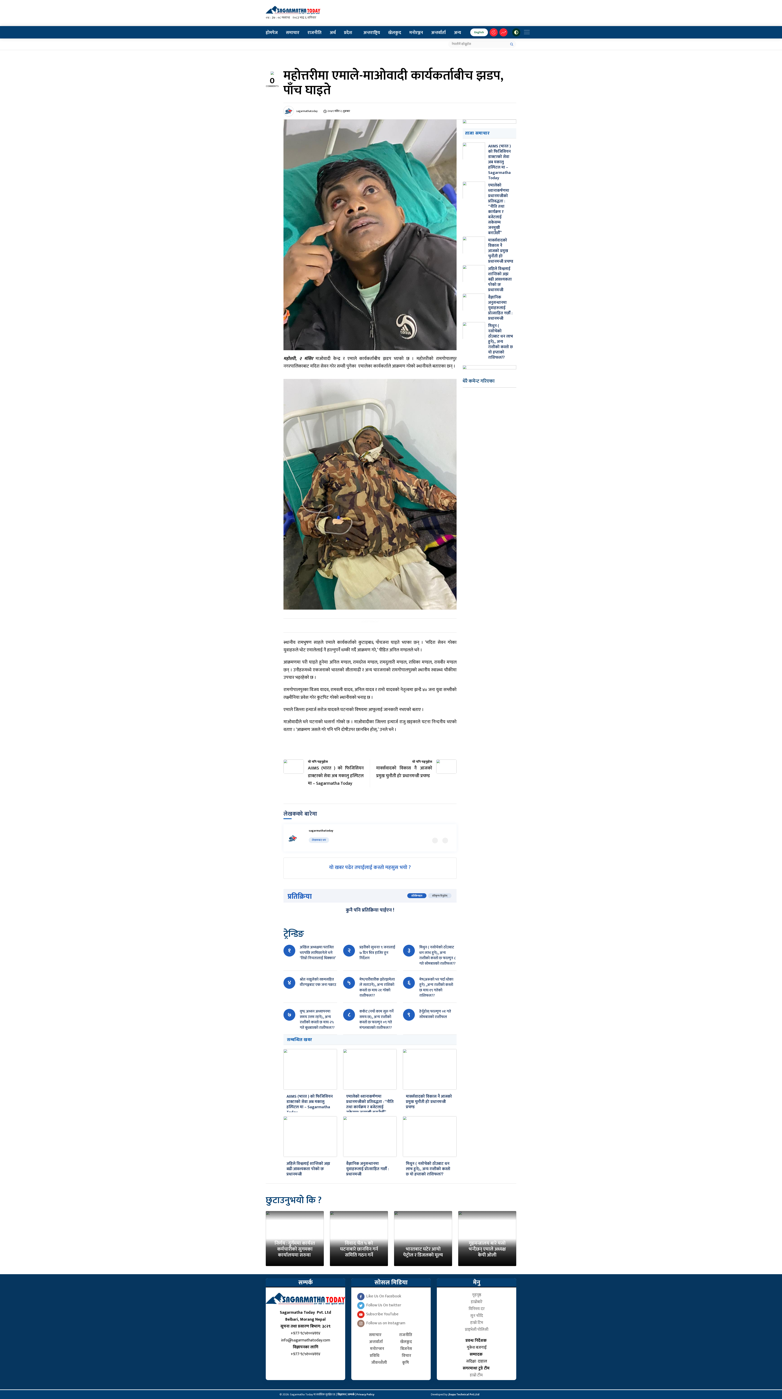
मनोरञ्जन (416, 32)
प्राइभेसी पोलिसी (476, 1329)
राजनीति (315, 32)
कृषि (406, 1362)
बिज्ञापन (341, 1394)
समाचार (292, 32)
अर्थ (333, 32)
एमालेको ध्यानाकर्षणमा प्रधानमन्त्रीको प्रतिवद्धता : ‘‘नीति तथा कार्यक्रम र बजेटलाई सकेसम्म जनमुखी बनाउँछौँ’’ (370, 1104)
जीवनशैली (379, 1362)
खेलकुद (394, 32)
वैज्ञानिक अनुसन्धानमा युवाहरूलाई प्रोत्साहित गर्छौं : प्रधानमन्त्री (367, 1169)
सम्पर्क (351, 1394)
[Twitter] (435, 840)
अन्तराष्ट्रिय (371, 32)
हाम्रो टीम (476, 1375)
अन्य (457, 32)
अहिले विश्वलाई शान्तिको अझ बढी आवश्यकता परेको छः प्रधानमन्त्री (308, 1169)
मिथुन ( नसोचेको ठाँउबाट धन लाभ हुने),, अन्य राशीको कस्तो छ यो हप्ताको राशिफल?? (428, 1169)
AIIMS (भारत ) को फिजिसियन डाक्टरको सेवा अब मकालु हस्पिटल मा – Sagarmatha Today (310, 1104)
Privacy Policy (365, 1394)
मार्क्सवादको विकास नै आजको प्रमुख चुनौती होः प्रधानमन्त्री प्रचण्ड (429, 1101)
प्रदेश (348, 32)
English (479, 32)
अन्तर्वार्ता (438, 32)
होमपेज (272, 32)
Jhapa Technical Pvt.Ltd (463, 1394)
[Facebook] (445, 840)
